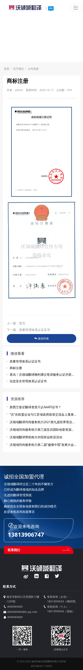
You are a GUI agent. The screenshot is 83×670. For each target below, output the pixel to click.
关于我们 (18, 69)
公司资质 (33, 69)
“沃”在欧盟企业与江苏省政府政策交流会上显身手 (43, 414)
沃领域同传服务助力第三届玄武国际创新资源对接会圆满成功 (43, 429)
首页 (6, 69)
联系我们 (14, 550)
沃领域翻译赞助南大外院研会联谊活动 (36, 437)
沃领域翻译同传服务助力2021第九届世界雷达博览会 (43, 422)
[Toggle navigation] (75, 8)
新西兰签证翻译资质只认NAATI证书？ (35, 407)
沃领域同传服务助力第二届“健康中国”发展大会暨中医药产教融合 (43, 445)
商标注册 (16, 368)
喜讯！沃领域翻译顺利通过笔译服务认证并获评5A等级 (43, 374)
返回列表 (43, 338)
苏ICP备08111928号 (41, 666)
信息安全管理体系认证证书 (28, 381)
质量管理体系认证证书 (34, 330)
